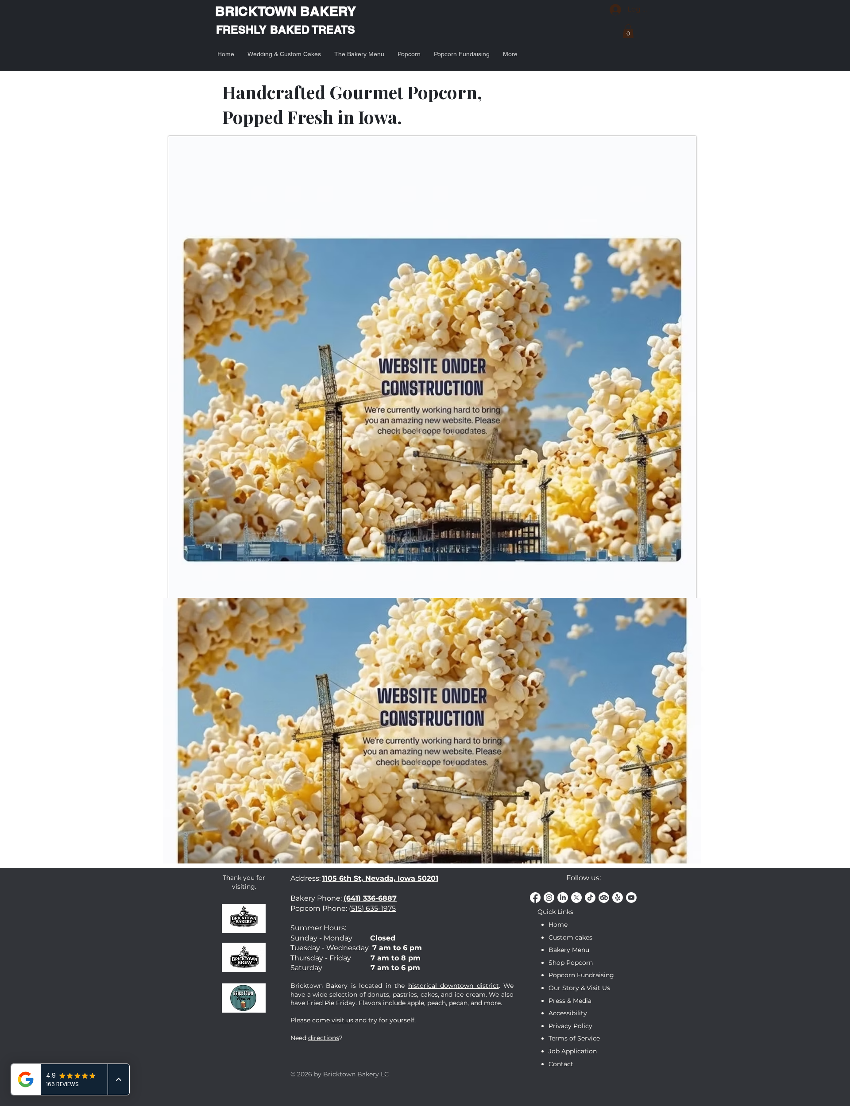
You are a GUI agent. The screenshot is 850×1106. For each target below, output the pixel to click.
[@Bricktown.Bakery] (590, 897)
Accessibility (568, 1013)
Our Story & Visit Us (579, 988)
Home (558, 925)
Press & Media (570, 1001)
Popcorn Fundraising (581, 975)
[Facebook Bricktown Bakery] (535, 897)
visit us (342, 1020)
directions (323, 1038)
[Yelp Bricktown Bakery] (617, 897)
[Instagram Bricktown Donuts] (549, 897)
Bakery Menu (569, 950)
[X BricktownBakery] (576, 897)
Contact (561, 1064)
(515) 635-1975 (372, 908)
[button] (628, 31)
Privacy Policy (570, 1026)
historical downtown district (453, 986)
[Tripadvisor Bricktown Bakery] (604, 897)
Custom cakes (570, 937)
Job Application (573, 1051)
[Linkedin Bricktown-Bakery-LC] (562, 897)
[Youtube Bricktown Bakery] (631, 897)
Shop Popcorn (571, 963)
